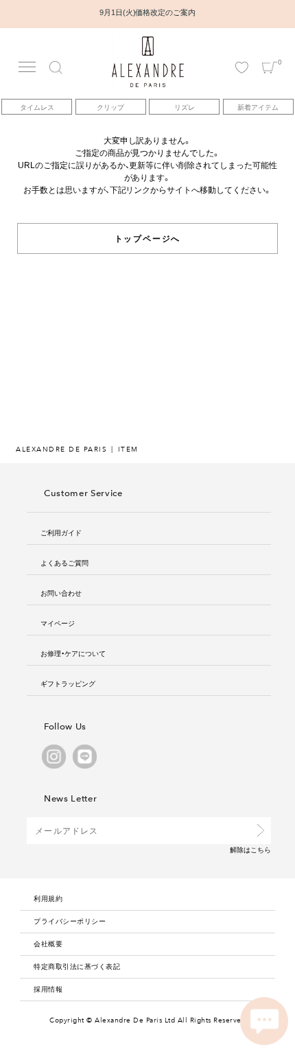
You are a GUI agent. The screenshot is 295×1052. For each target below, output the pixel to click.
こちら (260, 849)
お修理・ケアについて (73, 653)
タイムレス (37, 107)
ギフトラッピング (67, 683)
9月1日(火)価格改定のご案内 (147, 12)
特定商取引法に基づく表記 (77, 966)
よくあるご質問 (64, 562)
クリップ (110, 107)
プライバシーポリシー (70, 920)
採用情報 (48, 988)
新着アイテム (258, 107)
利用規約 (48, 898)
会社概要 (48, 943)
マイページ (57, 623)
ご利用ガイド (61, 532)
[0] (269, 55)
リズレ (184, 107)
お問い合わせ (61, 592)
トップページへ (148, 238)
